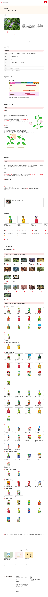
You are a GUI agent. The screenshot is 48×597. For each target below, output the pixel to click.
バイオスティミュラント (18, 585)
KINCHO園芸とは (17, 589)
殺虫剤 (23, 584)
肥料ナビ (23, 577)
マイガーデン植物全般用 (20, 173)
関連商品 (23, 41)
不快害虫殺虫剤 (26, 584)
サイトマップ (31, 576)
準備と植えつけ (15, 41)
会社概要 (21, 589)
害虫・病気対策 (27, 41)
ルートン (27, 188)
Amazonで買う (10, 235)
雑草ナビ (26, 577)
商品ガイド (18, 564)
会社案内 (17, 588)
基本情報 (5, 41)
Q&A (16, 579)
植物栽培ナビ (11, 4)
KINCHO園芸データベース (8, 564)
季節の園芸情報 (17, 581)
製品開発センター (24, 589)
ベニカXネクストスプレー (21, 225)
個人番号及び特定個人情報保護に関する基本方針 (35, 579)
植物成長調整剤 (25, 585)
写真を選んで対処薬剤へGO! (9, 249)
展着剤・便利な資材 (18, 586)
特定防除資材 (20, 584)
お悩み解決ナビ (17, 576)
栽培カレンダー (10, 41)
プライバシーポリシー (32, 578)
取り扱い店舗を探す (10, 230)
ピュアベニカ (6, 225)
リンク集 (31, 577)
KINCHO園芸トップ (6, 4)
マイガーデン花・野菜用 (23, 119)
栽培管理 (19, 41)
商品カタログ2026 (29, 564)
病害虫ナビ (20, 577)
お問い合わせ (17, 591)
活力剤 (22, 585)
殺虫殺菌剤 (17, 584)
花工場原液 (11, 174)
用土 (21, 586)
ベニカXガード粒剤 (33, 225)
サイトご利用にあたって (32, 580)
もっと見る (5, 264)
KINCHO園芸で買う (10, 233)
